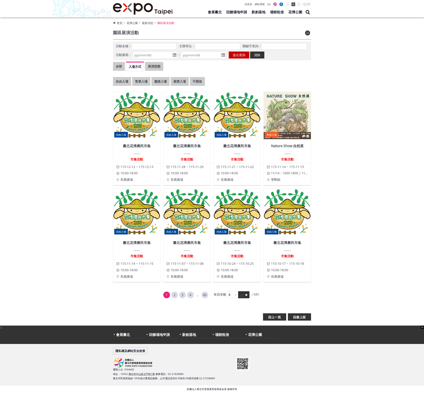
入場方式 (135, 66)
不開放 (197, 81)
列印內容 (308, 33)
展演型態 (154, 66)
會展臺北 (215, 12)
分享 (307, 4)
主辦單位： (187, 46)
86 (205, 295)
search (307, 12)
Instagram (275, 4)
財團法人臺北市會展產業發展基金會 (143, 9)
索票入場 (179, 81)
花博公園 (295, 12)
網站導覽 (260, 4)
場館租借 (277, 12)
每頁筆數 (220, 294)
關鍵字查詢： (252, 46)
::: (114, 2)
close (422, 327)
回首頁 (248, 4)
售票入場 (141, 81)
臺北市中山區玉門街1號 (142, 374)
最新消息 (147, 23)
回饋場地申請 (236, 12)
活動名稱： (124, 46)
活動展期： (124, 55)
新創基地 (258, 12)
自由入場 (122, 81)
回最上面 (299, 317)
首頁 (119, 23)
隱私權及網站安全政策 (130, 351)
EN (268, 4)
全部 (119, 66)
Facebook (281, 4)
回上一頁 (274, 317)
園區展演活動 (165, 23)
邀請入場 (160, 81)
